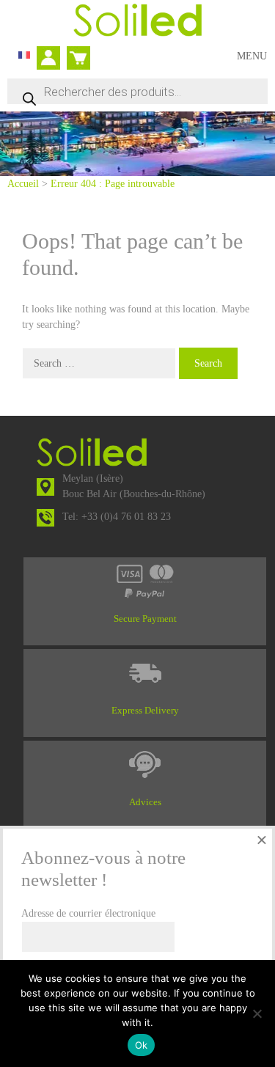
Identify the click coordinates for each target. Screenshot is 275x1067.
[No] (256, 1013)
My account (52, 59)
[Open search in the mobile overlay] (137, 91)
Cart (75, 51)
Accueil (23, 183)
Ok (141, 1045)
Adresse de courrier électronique (88, 913)
